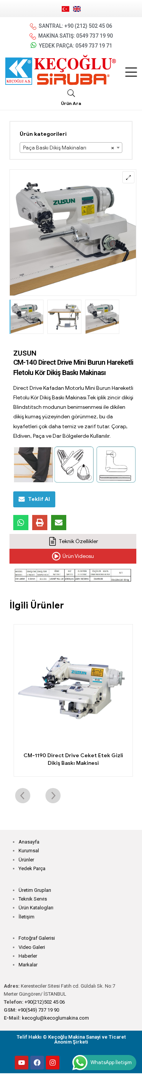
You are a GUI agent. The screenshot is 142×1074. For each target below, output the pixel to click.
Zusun (24, 353)
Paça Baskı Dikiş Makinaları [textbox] (68, 148)
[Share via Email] (58, 522)
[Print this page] (39, 522)
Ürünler (26, 860)
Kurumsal (29, 850)
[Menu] (131, 72)
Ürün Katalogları (36, 907)
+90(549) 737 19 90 (38, 1010)
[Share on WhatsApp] (20, 522)
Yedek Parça (32, 868)
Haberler (28, 956)
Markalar (28, 965)
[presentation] (22, 795)
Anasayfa (29, 842)
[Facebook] (37, 1062)
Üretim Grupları (35, 890)
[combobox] (71, 147)
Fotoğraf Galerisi (37, 938)
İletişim (26, 917)
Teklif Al (39, 499)
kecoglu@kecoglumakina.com (55, 1018)
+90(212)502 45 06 (45, 1002)
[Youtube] (21, 1062)
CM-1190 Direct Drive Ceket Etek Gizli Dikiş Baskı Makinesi (73, 759)
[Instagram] (52, 1062)
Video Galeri (32, 947)
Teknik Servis (33, 899)
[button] (128, 177)
